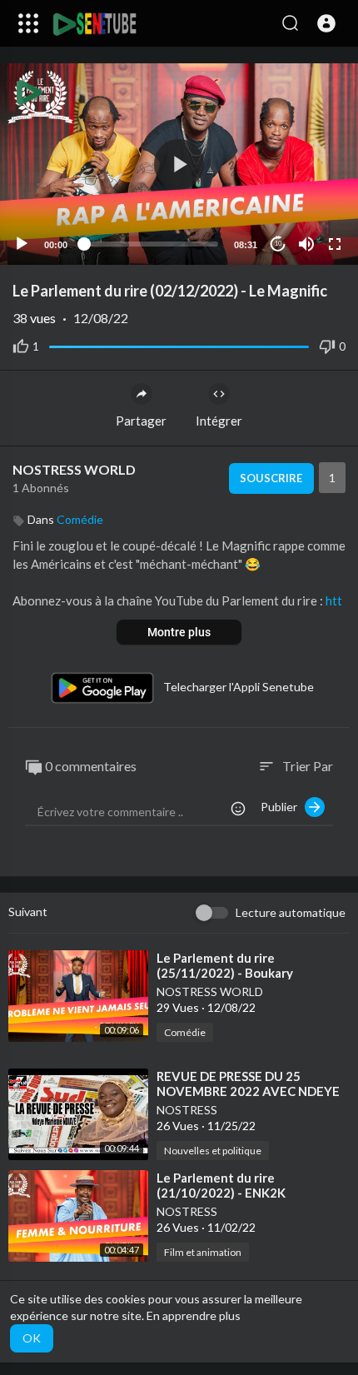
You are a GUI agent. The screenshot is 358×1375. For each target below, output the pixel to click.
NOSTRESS (187, 1110)
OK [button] (31, 1338)
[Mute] (306, 244)
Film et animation (202, 1252)
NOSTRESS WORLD (74, 469)
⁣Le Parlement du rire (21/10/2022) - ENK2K (221, 1185)
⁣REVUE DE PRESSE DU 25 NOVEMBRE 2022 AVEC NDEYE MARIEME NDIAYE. (248, 1091)
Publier (283, 807)
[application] (179, 164)
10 (278, 243)
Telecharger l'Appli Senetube (238, 687)
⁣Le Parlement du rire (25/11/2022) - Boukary (225, 965)
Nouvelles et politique (212, 1150)
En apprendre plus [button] (194, 1315)
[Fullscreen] (334, 244)
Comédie (80, 519)
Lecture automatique (291, 912)
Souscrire (271, 478)
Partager (141, 420)
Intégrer (219, 420)
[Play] (21, 244)
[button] (326, 23)
